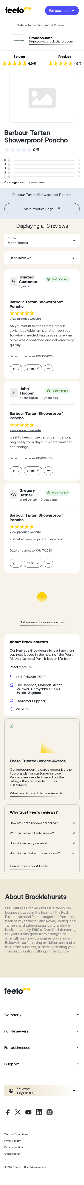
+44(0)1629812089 (31, 677)
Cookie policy (12, 1153)
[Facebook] (7, 1113)
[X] (18, 1113)
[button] (42, 240)
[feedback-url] (22, 313)
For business (59, 10)
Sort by (12, 238)
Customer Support (30, 701)
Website (22, 709)
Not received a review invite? (42, 622)
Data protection (13, 1147)
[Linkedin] (39, 1113)
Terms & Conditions (16, 1134)
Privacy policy (12, 1140)
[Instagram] (50, 1113)
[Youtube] (28, 1113)
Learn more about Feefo (29, 866)
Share (30, 368)
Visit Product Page (39, 209)
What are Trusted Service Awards (36, 793)
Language (23, 1088)
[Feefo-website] (18, 10)
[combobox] (42, 240)
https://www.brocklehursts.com (51, 41)
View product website (25, 318)
